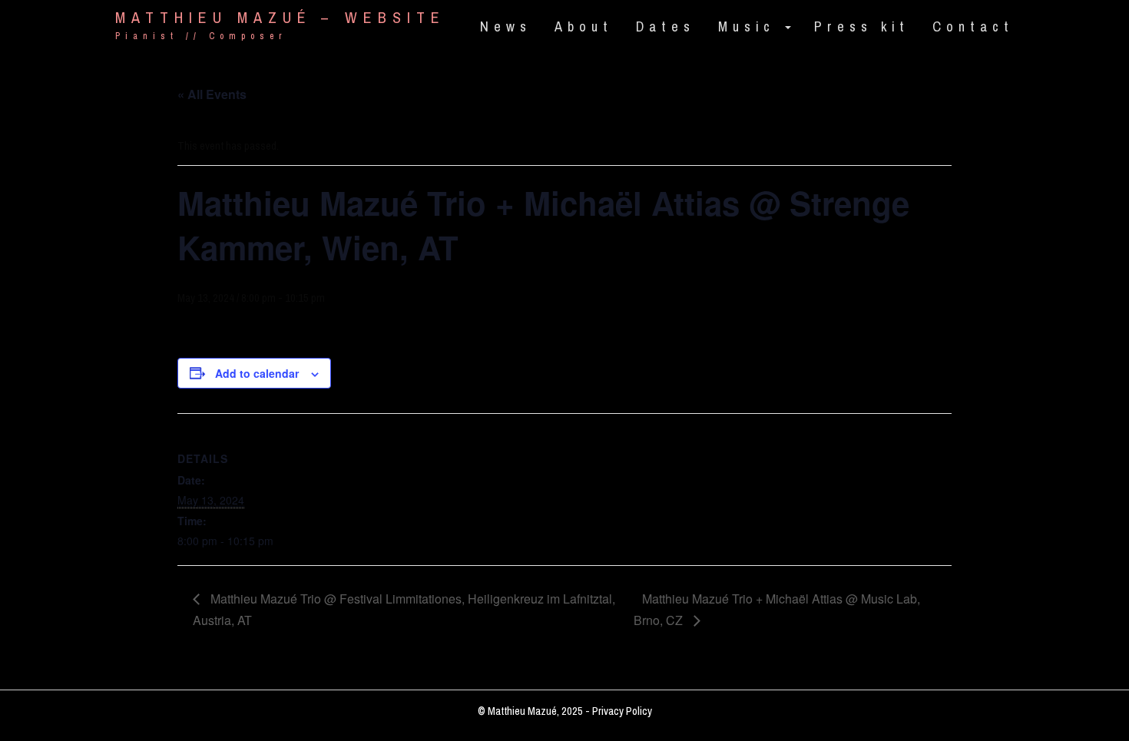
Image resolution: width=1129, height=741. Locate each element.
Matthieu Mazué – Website (280, 18)
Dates (665, 27)
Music (750, 27)
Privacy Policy (622, 711)
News (505, 27)
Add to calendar (257, 373)
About (584, 27)
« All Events (212, 94)
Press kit (861, 27)
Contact (973, 27)
